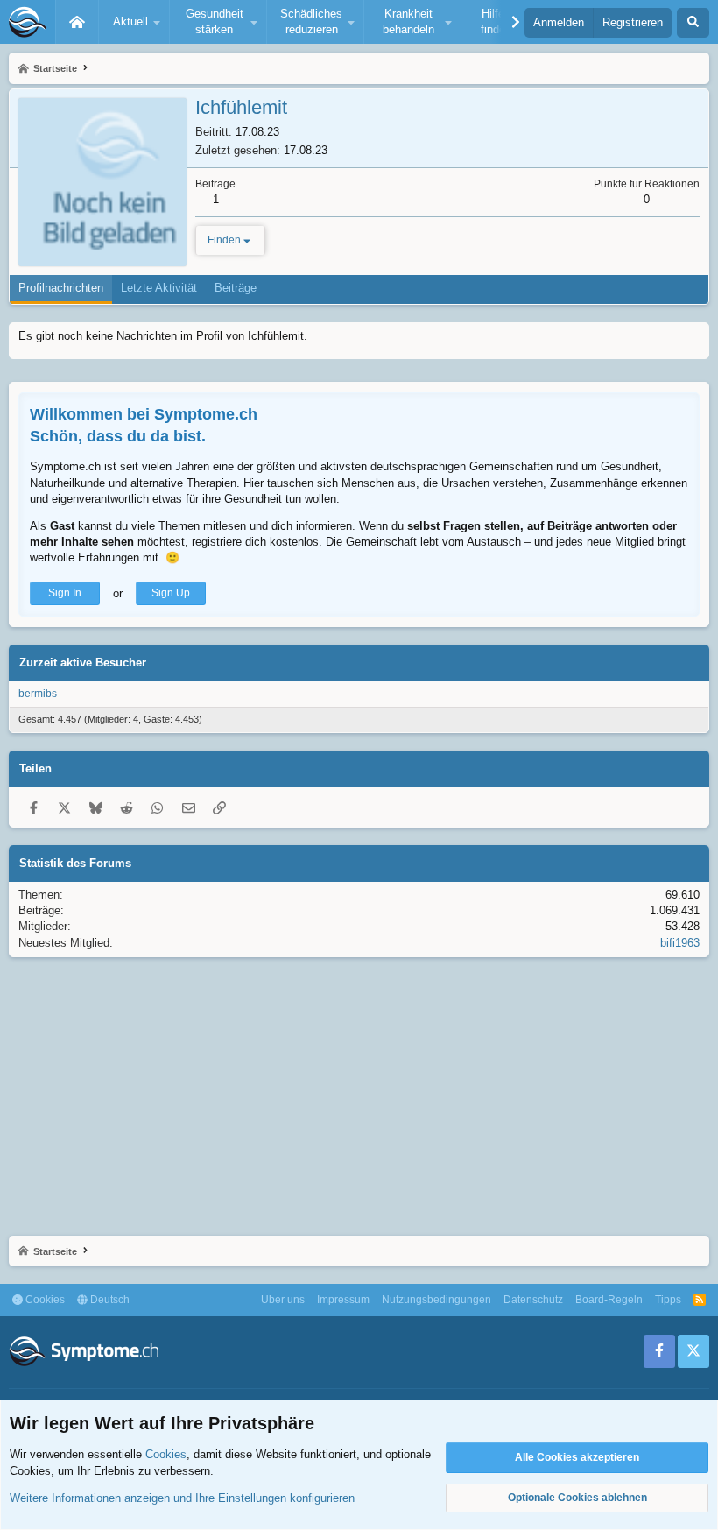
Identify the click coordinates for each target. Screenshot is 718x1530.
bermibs (37, 693)
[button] (134, 22)
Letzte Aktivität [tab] (159, 287)
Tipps (668, 1300)
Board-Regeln (609, 1300)
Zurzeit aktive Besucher (82, 662)
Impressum (343, 1300)
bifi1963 (680, 942)
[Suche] (693, 23)
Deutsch (109, 1300)
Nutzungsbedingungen (436, 1300)
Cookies (44, 1300)
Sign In (64, 593)
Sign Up (170, 593)
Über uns (283, 1300)
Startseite (77, 22)
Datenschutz (533, 1300)
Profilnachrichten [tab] (60, 287)
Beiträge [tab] (236, 287)
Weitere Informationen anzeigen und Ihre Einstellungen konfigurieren (182, 1498)
